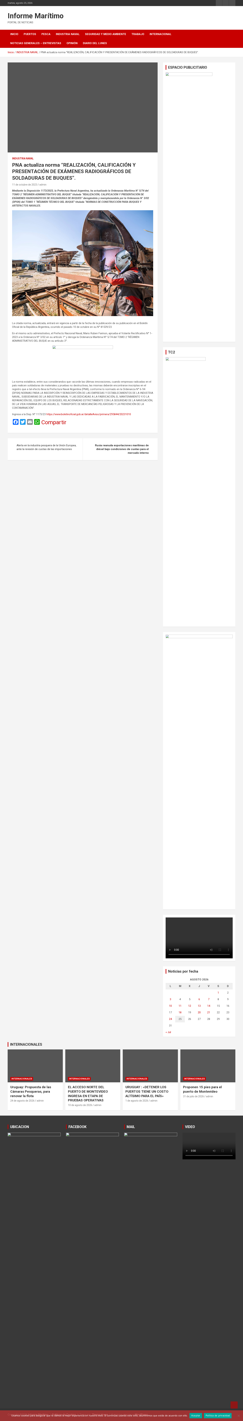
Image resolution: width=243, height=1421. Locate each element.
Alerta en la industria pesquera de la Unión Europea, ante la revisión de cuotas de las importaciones (46, 447)
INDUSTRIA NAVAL (68, 34)
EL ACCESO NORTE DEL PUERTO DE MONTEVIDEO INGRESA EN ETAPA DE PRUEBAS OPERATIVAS (88, 1093)
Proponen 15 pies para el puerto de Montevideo (202, 1089)
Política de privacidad (218, 1415)
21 (208, 1012)
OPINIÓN (72, 43)
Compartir (53, 422)
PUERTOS (30, 34)
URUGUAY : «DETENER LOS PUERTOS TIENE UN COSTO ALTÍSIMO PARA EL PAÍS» (146, 1091)
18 (180, 1012)
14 (208, 1005)
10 (170, 1005)
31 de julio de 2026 (193, 1096)
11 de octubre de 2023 (24, 184)
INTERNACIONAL (160, 34)
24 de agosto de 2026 (22, 1100)
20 (199, 1012)
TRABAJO (137, 34)
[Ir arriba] (234, 1405)
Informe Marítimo (36, 16)
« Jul (168, 1032)
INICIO (14, 34)
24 (170, 1019)
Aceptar (195, 1415)
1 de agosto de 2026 (136, 1100)
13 (199, 1005)
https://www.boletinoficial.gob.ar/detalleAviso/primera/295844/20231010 (88, 414)
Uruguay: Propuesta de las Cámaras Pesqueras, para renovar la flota (30, 1091)
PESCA (46, 34)
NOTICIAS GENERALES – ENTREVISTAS (35, 43)
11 (180, 1005)
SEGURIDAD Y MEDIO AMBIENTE (105, 34)
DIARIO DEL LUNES (95, 43)
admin (42, 184)
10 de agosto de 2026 (80, 1105)
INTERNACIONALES (26, 1044)
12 (189, 1005)
